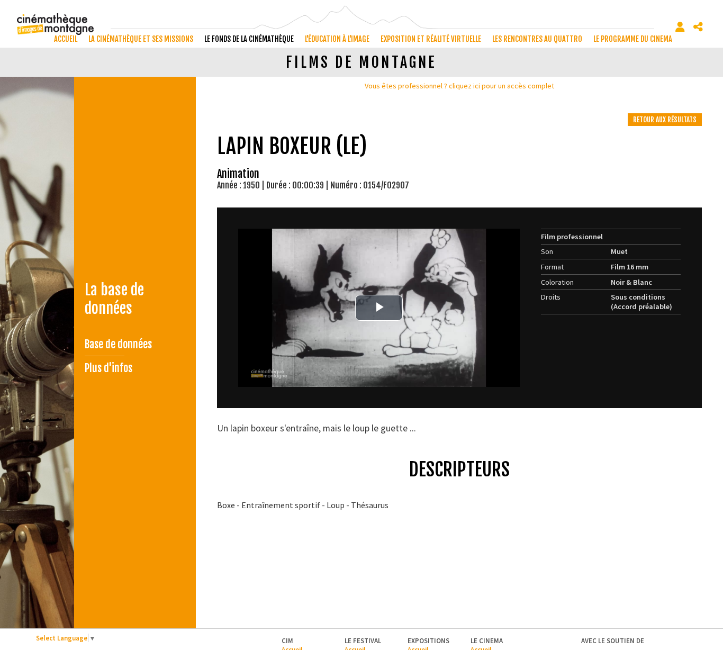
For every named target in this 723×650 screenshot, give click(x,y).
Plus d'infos (108, 368)
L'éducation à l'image (337, 39)
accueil (65, 39)
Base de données (118, 344)
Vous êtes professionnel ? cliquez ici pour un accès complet (459, 86)
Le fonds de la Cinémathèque (249, 39)
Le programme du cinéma (632, 39)
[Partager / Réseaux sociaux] (698, 27)
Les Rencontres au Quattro (537, 39)
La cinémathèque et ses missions (140, 39)
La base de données (114, 299)
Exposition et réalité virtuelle (431, 39)
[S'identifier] (680, 27)
